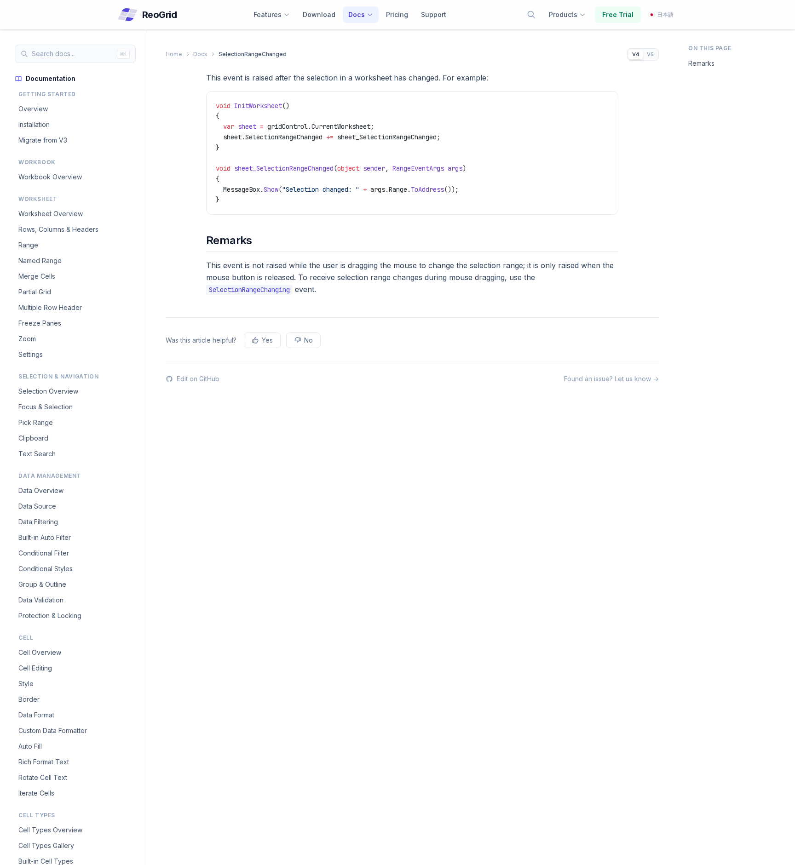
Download (319, 14)
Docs (356, 14)
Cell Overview (39, 652)
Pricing (397, 14)
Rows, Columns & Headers (58, 229)
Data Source (37, 506)
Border (29, 699)
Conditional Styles (45, 569)
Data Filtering (38, 522)
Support (433, 14)
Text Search (37, 454)
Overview (33, 109)
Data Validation (40, 600)
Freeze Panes (39, 323)
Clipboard (33, 438)
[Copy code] (607, 102)
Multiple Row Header (50, 307)
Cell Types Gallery (46, 845)
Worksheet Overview (50, 214)
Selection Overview (48, 391)
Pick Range (35, 422)
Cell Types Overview (50, 830)
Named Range (40, 260)
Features (267, 14)
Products (563, 14)
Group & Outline (42, 584)
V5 (650, 54)
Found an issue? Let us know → (611, 379)
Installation (34, 124)
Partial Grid (34, 292)
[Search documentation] (531, 14)
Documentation (50, 78)
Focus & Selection (45, 407)
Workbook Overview (50, 177)
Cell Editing (35, 668)
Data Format (36, 715)
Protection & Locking (49, 615)
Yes (267, 340)
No (308, 340)
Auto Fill (30, 746)
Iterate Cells (36, 793)
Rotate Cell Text (42, 777)
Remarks (701, 63)
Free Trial (618, 14)
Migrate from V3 (42, 140)
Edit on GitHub (198, 379)
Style (26, 683)
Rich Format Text (43, 762)
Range (28, 245)
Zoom (27, 339)
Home (174, 54)
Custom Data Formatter (52, 730)
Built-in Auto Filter (44, 537)
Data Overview (40, 490)
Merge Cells (36, 276)
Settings (30, 354)
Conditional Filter (43, 553)
